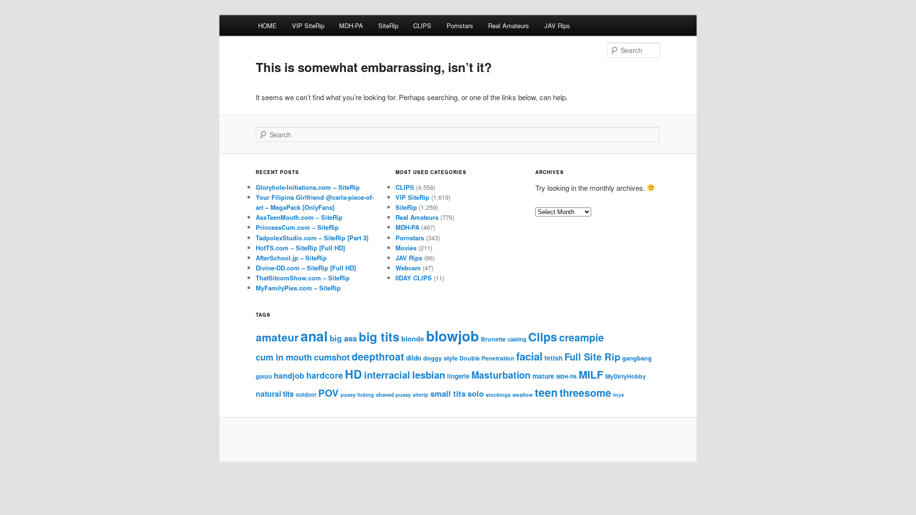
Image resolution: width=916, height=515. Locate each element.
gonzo (264, 376)
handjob (289, 375)
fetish (553, 357)
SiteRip (388, 25)
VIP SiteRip (308, 25)
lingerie (458, 376)
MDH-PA (351, 25)
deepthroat (378, 356)
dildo (413, 357)
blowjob (452, 336)
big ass (343, 338)
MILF (591, 374)
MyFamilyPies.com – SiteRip (298, 287)
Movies (406, 247)
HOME (267, 25)
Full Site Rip (592, 356)
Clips (542, 336)
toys (618, 394)
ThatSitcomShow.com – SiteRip (303, 277)
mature (543, 376)
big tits (379, 336)
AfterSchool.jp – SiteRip (291, 257)
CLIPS (422, 25)
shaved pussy (393, 394)
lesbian (428, 374)
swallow (522, 394)
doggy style (440, 357)
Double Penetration (486, 358)
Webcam (408, 267)
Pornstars (460, 25)
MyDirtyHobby (625, 376)
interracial (387, 374)
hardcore (324, 375)
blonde (412, 338)
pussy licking (357, 394)
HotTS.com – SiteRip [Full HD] (300, 247)
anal (314, 336)
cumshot (332, 356)
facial (529, 356)
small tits (448, 393)
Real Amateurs (508, 25)
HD (353, 374)
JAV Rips (557, 25)
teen (546, 392)
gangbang (637, 357)
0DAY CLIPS (414, 277)
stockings (498, 394)
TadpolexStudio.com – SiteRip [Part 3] (312, 237)
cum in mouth (284, 357)
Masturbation (501, 374)
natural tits (275, 393)
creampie (581, 337)
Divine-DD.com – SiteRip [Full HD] (306, 267)
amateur (277, 337)
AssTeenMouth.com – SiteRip (299, 217)
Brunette (493, 339)
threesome (585, 392)
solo (476, 393)
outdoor (306, 394)
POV (328, 393)
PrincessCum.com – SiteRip (297, 227)
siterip (420, 394)
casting (517, 339)
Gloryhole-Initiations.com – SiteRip (308, 187)
